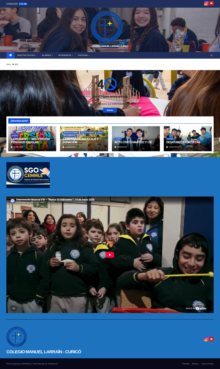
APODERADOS (65, 55)
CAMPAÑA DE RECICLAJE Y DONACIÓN (81, 140)
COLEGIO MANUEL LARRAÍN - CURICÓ (110, 46)
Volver (110, 110)
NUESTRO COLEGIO (26, 55)
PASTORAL (83, 55)
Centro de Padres (87, 132)
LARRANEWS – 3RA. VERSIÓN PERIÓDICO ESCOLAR (30, 140)
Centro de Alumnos (70, 132)
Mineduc (195, 364)
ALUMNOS (47, 55)
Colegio (15, 135)
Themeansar (52, 364)
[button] (212, 55)
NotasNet (185, 364)
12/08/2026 (122, 147)
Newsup (41, 364)
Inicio (8, 64)
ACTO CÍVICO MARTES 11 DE (133, 142)
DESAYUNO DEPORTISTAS (183, 142)
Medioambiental (69, 135)
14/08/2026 (18, 147)
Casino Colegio (207, 364)
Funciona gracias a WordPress (18, 364)
